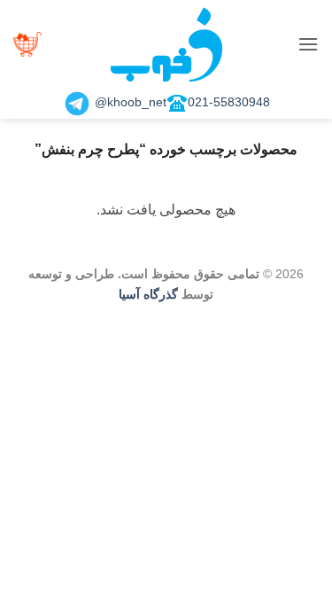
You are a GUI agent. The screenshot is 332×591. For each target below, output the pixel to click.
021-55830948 (229, 102)
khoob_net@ (128, 102)
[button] (308, 44)
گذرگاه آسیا (148, 294)
